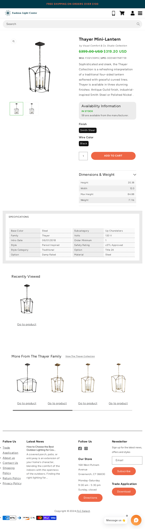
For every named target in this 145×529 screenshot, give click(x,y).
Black (83, 143)
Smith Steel (87, 130)
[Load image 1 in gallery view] (16, 109)
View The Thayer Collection (80, 356)
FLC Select (83, 511)
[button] (122, 13)
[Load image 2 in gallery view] (31, 109)
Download (124, 491)
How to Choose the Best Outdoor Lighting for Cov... (41, 448)
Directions (90, 497)
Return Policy (12, 478)
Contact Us (10, 463)
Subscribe (123, 471)
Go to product (26, 324)
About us (9, 458)
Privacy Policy (12, 483)
